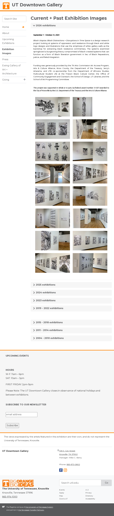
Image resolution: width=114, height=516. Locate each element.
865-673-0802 (73, 464)
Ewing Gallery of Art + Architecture (11, 69)
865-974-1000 (9, 496)
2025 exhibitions (45, 284)
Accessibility (90, 499)
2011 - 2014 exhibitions (49, 330)
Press (5, 59)
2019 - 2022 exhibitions (49, 308)
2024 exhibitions (45, 292)
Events (62, 490)
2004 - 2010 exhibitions (49, 338)
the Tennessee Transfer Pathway (31, 510)
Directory (89, 496)
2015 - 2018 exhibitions (49, 322)
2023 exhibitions (45, 300)
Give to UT (63, 499)
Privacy (89, 493)
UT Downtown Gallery (37, 5)
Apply (61, 493)
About (5, 33)
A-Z (87, 490)
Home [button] (5, 27)
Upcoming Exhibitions (8, 41)
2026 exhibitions (45, 25)
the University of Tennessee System (39, 507)
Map (61, 496)
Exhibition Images (8, 51)
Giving (5, 79)
